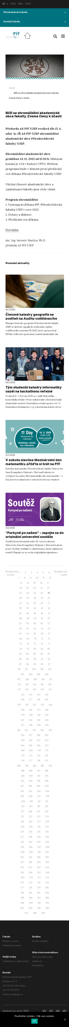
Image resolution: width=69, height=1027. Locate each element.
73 (20, 643)
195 (38, 780)
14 (28, 582)
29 (27, 598)
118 (26, 689)
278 (30, 887)
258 (30, 862)
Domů (12, 88)
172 (22, 755)
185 (22, 770)
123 (30, 694)
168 (22, 750)
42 (49, 608)
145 (38, 720)
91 (42, 659)
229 (22, 826)
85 (34, 653)
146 (47, 720)
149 (39, 725)
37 (49, 603)
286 (30, 897)
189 (22, 775)
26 (42, 593)
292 (47, 902)
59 (27, 628)
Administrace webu (12, 1011)
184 (50, 765)
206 (30, 796)
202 (30, 791)
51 (42, 618)
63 (20, 633)
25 (34, 593)
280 (47, 887)
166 (39, 745)
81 (42, 648)
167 (47, 745)
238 (30, 836)
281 (22, 892)
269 (22, 877)
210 (31, 801)
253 (22, 857)
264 (47, 867)
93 (20, 664)
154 (42, 730)
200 (47, 786)
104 (30, 674)
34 (27, 603)
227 (39, 821)
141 (38, 714)
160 (23, 740)
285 (22, 897)
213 (22, 806)
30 (35, 598)
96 (42, 664)
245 (22, 847)
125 (46, 694)
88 (20, 659)
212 (46, 801)
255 (39, 857)
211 (39, 801)
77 (49, 643)
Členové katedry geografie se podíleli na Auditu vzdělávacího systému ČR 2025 (31, 318)
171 (46, 750)
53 (20, 623)
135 (22, 709)
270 (31, 877)
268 (47, 872)
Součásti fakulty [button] (11, 22)
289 (22, 902)
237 (22, 836)
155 (50, 730)
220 (46, 811)
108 (27, 679)
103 (22, 674)
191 (38, 775)
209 (23, 801)
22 (48, 587)
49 (27, 618)
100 (34, 669)
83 (20, 653)
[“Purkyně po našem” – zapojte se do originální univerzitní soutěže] (35, 509)
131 (26, 704)
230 (31, 826)
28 (20, 598)
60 (34, 628)
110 (43, 679)
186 (30, 770)
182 (34, 765)
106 (47, 674)
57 (49, 623)
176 (22, 760)
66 (42, 633)
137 (38, 709)
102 (50, 669)
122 (22, 694)
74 (27, 643)
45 (34, 613)
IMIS (20, 4)
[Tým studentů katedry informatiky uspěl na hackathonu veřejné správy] (35, 364)
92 (49, 659)
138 (46, 709)
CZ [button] (3, 4)
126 (22, 699)
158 (38, 735)
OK (34, 1021)
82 (49, 648)
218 (30, 811)
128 (38, 699)
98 (19, 669)
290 (31, 902)
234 (30, 831)
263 (39, 867)
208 (47, 796)
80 (35, 648)
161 (30, 740)
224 (47, 816)
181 (26, 765)
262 (30, 867)
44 (27, 613)
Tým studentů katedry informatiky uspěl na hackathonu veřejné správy (34, 391)
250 (31, 852)
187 (38, 770)
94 (27, 664)
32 (49, 598)
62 (49, 628)
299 (43, 913)
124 (38, 694)
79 (27, 648)
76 (42, 643)
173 (30, 755)
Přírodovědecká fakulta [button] (15, 12)
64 (27, 633)
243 (39, 841)
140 (31, 714)
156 (22, 735)
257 (22, 862)
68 (20, 638)
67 (49, 633)
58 (20, 628)
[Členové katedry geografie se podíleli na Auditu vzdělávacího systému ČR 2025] (35, 291)
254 (30, 857)
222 (30, 816)
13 (21, 582)
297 (26, 913)
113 (27, 684)
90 (34, 659)
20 (34, 587)
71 (42, 638)
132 (34, 704)
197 (22, 786)
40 (34, 608)
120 (42, 689)
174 (38, 755)
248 (47, 847)
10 (37, 577)
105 (38, 674)
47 (49, 613)
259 (39, 862)
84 (27, 653)
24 (27, 593)
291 (39, 902)
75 (34, 643)
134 (50, 704)
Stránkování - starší (60, 573)
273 (22, 882)
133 (42, 704)
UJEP (28, 4)
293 (22, 908)
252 (47, 852)
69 (27, 638)
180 (19, 765)
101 (42, 669)
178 (38, 760)
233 (22, 831)
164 (22, 745)
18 (21, 587)
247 (39, 847)
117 (19, 689)
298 (35, 913)
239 (39, 836)
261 (22, 867)
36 (42, 603)
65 (34, 633)
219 (38, 811)
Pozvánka (12, 230)
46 (42, 613)
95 (34, 664)
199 (38, 786)
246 (30, 847)
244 (47, 841)
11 (44, 577)
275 (39, 882)
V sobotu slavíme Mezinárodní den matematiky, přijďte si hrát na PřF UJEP (34, 464)
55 (34, 623)
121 (50, 689)
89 (27, 659)
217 (22, 811)
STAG (13, 4)
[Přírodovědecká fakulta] (12, 35)
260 (47, 862)
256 (47, 857)
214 (30, 806)
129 (46, 699)
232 (47, 826)
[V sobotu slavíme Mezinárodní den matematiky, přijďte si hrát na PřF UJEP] (35, 436)
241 (22, 841)
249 (22, 852)
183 (42, 765)
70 (35, 638)
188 (46, 770)
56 (42, 623)
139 (22, 714)
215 (38, 806)
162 (38, 740)
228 (47, 821)
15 (35, 582)
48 (20, 618)
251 (39, 852)
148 (30, 725)
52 (49, 618)
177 (30, 760)
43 (20, 613)
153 (34, 730)
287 (39, 897)
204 (47, 791)
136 (30, 709)
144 (30, 720)
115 (42, 684)
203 (39, 791)
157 (30, 735)
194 (30, 780)
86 (42, 653)
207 (39, 796)
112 (19, 684)
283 (38, 892)
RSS (26, 1011)
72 (49, 638)
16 (41, 582)
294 (30, 908)
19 (27, 587)
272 (47, 877)
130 (19, 704)
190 (31, 775)
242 (30, 841)
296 (47, 908)
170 (39, 750)
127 (30, 699)
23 (20, 593)
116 (49, 684)
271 (39, 877)
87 (49, 653)
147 (22, 725)
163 (46, 740)
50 (35, 618)
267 (39, 872)
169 (31, 750)
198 (30, 786)
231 (39, 826)
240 (47, 836)
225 (22, 821)
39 (27, 608)
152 (26, 730)
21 (42, 587)
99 (26, 669)
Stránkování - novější (12, 573)
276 (47, 882)
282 (30, 892)
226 (30, 821)
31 (42, 598)
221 (22, 816)
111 (50, 679)
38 (20, 608)
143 (22, 720)
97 (49, 664)
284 (47, 892)
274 (30, 882)
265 (22, 872)
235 (39, 831)
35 (34, 603)
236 (47, 831)
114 (34, 684)
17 (48, 582)
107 (19, 679)
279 (39, 887)
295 (39, 908)
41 (42, 608)
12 (50, 577)
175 (46, 755)
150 (47, 725)
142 (46, 714)
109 (35, 679)
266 (30, 872)
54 (27, 623)
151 (18, 730)
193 (22, 780)
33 (20, 603)
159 (46, 735)
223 (38, 816)
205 (22, 796)
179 (46, 760)
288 (47, 897)
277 (22, 887)
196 (47, 780)
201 (22, 791)
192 (46, 775)
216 (46, 806)
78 (20, 648)
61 (42, 628)
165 (30, 745)
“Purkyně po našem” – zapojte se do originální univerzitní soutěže (35, 535)
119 (34, 689)
